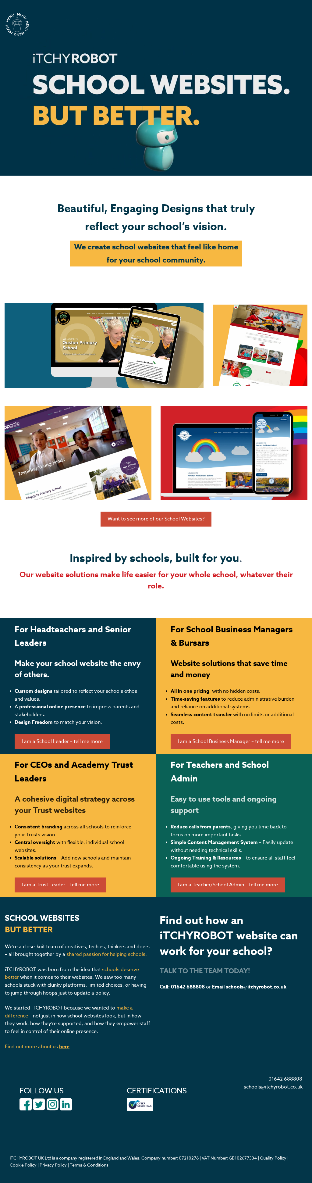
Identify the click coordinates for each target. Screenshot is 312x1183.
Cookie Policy (23, 1165)
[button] (17, 24)
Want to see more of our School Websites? (156, 519)
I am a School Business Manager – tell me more (231, 741)
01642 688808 (188, 987)
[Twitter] (39, 1104)
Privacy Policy (53, 1165)
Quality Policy (273, 1158)
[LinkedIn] (66, 1104)
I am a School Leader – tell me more (62, 741)
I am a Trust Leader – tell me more (60, 884)
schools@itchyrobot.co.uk (256, 987)
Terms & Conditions (89, 1165)
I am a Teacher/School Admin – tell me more (228, 884)
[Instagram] (52, 1104)
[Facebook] (26, 1104)
